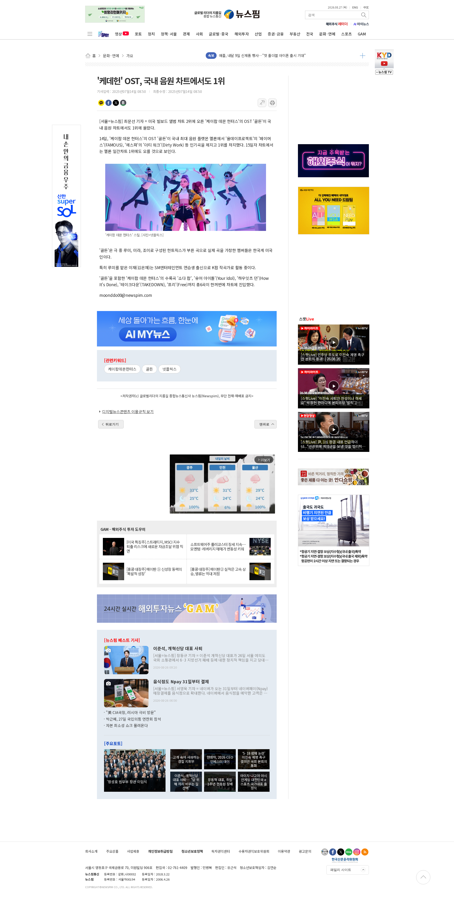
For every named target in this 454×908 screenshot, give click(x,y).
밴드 (123, 103)
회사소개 (91, 851)
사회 (199, 34)
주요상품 (112, 851)
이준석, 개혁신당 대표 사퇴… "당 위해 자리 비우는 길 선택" (186, 781)
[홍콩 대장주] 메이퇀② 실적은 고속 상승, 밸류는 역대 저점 (218, 571)
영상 (118, 34)
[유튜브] (324, 852)
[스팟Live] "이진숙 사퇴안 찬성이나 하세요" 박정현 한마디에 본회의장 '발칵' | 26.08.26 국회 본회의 (331, 400)
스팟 (306, 319)
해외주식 (337, 24)
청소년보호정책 (192, 851)
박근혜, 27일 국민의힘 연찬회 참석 (133, 719)
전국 (309, 34)
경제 (186, 34)
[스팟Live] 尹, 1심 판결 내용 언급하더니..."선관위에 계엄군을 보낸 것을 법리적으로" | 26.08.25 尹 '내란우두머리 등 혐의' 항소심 (333, 444)
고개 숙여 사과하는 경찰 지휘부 (186, 759)
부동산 (295, 34)
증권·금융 (276, 34)
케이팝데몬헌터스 (122, 369)
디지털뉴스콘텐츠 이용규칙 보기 (128, 411)
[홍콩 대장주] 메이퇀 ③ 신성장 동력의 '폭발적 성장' (154, 571)
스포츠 (346, 34)
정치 (151, 34)
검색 (364, 15)
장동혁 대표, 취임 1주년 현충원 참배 (220, 781)
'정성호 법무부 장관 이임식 (127, 781)
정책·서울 (169, 34)
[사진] (126, 659)
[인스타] (356, 852)
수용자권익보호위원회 (254, 851)
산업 (258, 34)
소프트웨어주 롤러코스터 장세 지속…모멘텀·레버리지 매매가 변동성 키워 (218, 546)
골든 (149, 369)
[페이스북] (332, 852)
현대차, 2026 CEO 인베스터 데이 (220, 759)
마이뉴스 (361, 24)
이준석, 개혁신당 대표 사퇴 (177, 648)
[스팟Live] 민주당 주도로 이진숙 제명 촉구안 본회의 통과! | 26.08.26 (332, 356)
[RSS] (364, 852)
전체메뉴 (90, 33)
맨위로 (264, 424)
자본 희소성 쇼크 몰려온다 (127, 725)
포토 (138, 34)
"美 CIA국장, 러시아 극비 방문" (131, 712)
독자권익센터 (220, 851)
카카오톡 (101, 103)
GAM (362, 34)
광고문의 (305, 851)
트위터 (116, 103)
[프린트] (272, 103)
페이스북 (108, 103)
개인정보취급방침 (160, 851)
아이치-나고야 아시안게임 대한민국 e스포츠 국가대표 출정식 (253, 781)
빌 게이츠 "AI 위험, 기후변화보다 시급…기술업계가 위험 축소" (266, 55)
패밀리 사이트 (340, 870)
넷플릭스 (169, 369)
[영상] (333, 344)
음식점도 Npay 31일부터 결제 (181, 681)
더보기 (363, 55)
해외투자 (242, 34)
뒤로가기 (112, 424)
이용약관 (284, 851)
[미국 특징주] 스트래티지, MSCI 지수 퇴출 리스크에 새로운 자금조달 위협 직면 (155, 546)
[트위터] (340, 852)
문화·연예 (327, 34)
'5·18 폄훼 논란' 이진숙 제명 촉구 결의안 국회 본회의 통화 (253, 759)
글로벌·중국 (218, 34)
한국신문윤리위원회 (345, 860)
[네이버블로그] (348, 852)
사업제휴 (133, 851)
